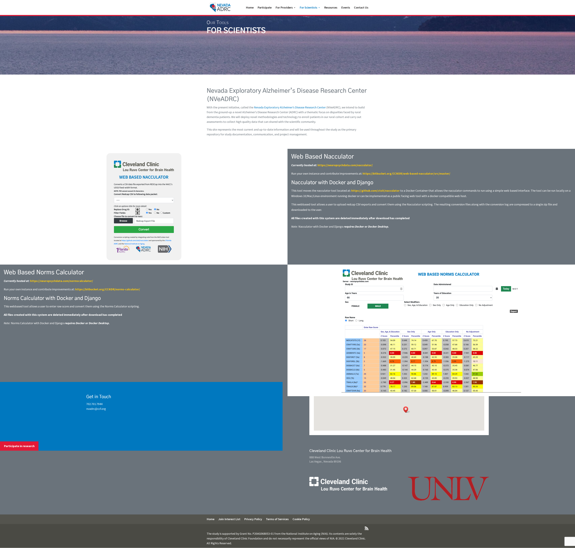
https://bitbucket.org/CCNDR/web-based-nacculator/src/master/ (406, 173)
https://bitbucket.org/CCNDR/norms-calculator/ (107, 289)
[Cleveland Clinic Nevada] (348, 489)
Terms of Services (277, 519)
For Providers (284, 7)
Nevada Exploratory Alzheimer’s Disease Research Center (290, 107)
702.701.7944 (94, 404)
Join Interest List (229, 519)
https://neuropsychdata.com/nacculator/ (345, 165)
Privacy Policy (253, 519)
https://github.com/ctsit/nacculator (375, 190)
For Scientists (308, 7)
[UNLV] (448, 499)
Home (250, 7)
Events (345, 7)
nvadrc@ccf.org (96, 409)
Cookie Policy (301, 519)
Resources (330, 7)
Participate (265, 7)
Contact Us (361, 7)
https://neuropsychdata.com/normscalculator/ (61, 281)
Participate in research (19, 446)
